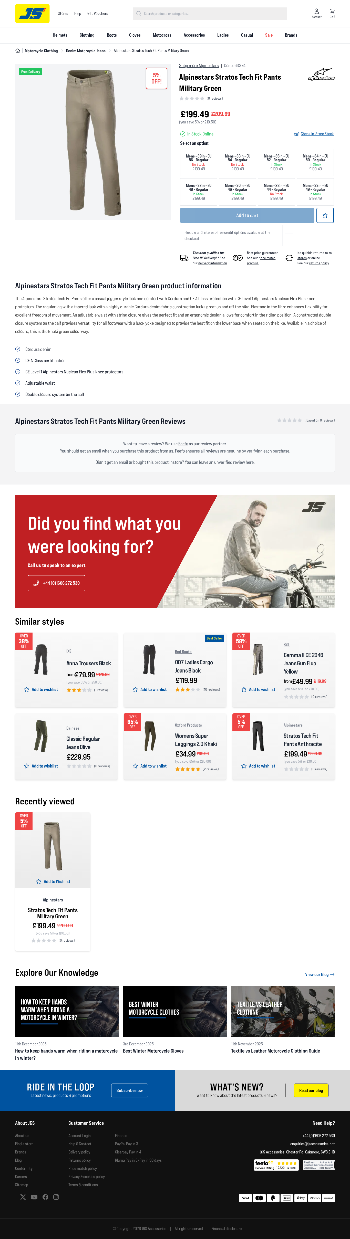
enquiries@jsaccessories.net (312, 1143)
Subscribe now (130, 1090)
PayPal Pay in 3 (126, 1143)
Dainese (72, 728)
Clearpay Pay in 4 (128, 1152)
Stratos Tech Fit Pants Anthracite (303, 740)
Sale (269, 35)
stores (302, 258)
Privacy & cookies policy (86, 1176)
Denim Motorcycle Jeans (86, 50)
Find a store (24, 1143)
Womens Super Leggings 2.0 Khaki (196, 740)
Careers (21, 1176)
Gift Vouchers (97, 13)
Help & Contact (79, 1143)
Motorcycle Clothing (41, 50)
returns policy (319, 263)
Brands (291, 35)
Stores (63, 13)
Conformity (24, 1168)
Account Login (79, 1135)
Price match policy (82, 1168)
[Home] (17, 50)
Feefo (183, 443)
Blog (18, 1160)
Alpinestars (293, 725)
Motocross (162, 35)
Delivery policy (79, 1152)
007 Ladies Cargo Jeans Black (194, 666)
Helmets (60, 35)
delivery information (212, 263)
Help (77, 13)
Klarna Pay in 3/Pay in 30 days (138, 1160)
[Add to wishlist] (325, 215)
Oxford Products (188, 725)
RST (287, 644)
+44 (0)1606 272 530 (61, 583)
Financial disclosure (226, 1229)
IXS (68, 651)
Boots (112, 35)
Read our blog (311, 1090)
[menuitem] (60, 35)
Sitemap (21, 1184)
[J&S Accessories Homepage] (32, 13)
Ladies (223, 35)
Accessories (194, 35)
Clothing (87, 35)
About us (22, 1135)
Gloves (135, 35)
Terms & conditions (83, 1184)
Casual (247, 35)
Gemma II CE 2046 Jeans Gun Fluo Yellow (303, 663)
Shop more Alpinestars (199, 65)
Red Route (183, 651)
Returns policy (79, 1160)
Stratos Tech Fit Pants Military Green (52, 913)
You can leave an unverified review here (219, 462)
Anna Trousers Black (88, 663)
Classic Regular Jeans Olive (83, 743)
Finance (121, 1135)
